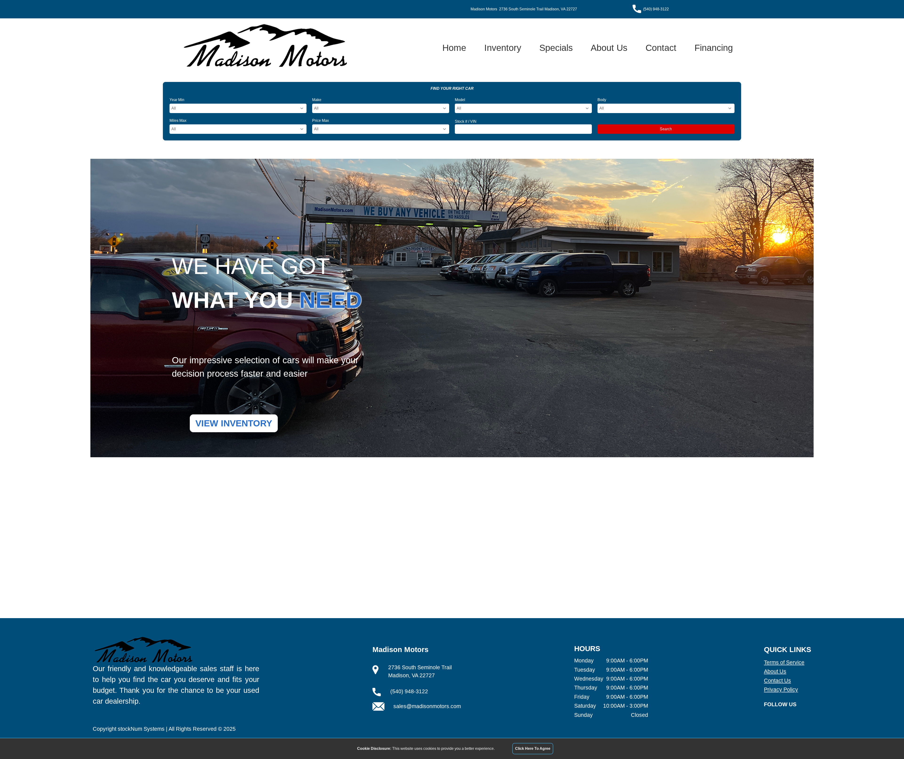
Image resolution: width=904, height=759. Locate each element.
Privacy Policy (781, 689)
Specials (556, 48)
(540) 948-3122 (656, 9)
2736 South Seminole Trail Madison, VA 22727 (538, 9)
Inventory (502, 48)
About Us (609, 48)
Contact (661, 48)
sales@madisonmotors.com (427, 706)
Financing (713, 48)
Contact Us (777, 680)
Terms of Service (784, 662)
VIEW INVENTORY (233, 423)
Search (666, 129)
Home (454, 48)
